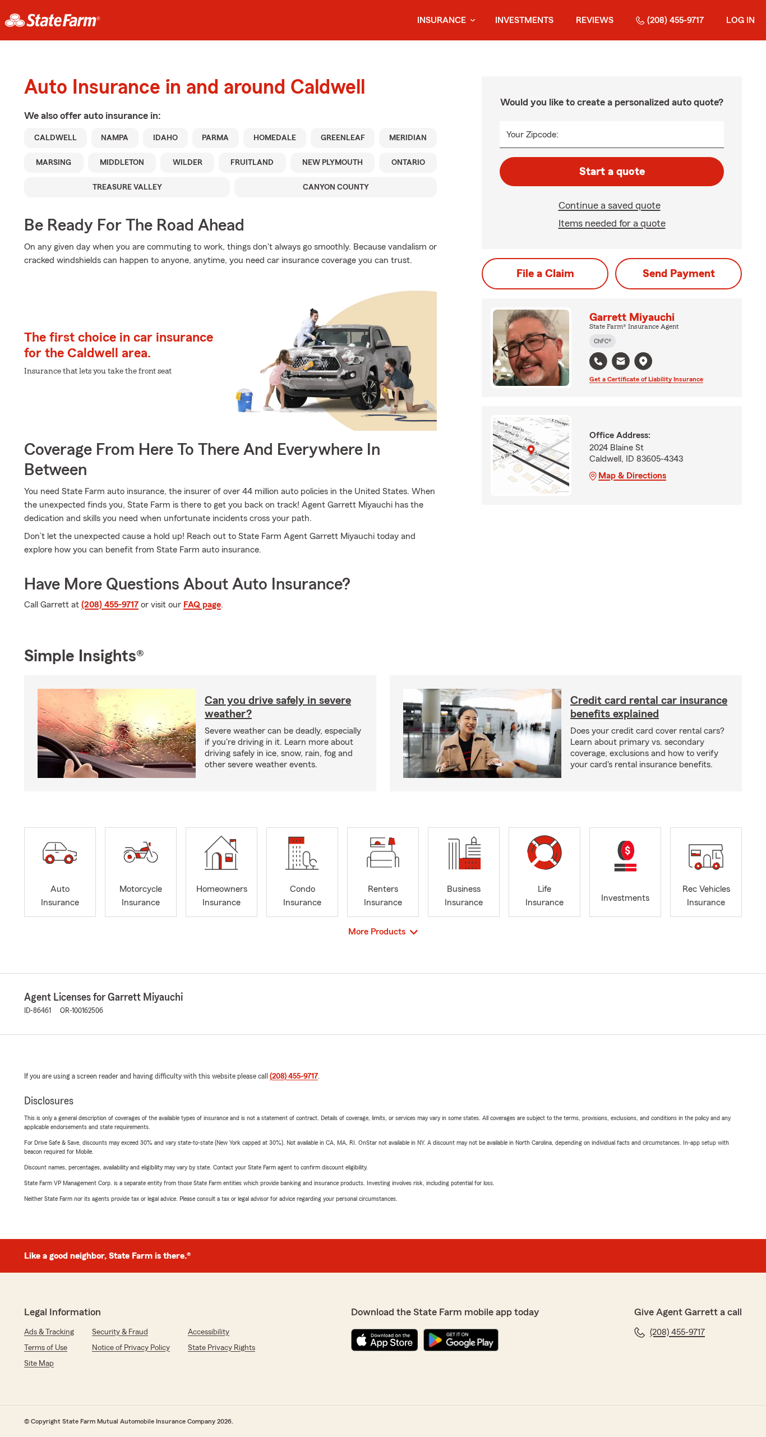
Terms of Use (45, 1348)
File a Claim (545, 273)
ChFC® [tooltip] (602, 341)
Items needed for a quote (612, 223)
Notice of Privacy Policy (131, 1348)
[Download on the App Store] (384, 1340)
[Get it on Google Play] (461, 1340)
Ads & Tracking (49, 1332)
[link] (52, 20)
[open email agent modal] (621, 362)
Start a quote (612, 171)
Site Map (39, 1363)
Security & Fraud (120, 1332)
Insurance (441, 20)
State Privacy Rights (221, 1348)
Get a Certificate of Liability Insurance (646, 379)
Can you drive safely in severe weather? (278, 707)
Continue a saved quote (610, 205)
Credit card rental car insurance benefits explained (648, 707)
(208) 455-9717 (675, 20)
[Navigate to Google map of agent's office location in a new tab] (643, 361)
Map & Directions (632, 475)
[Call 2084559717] (598, 361)
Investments (524, 20)
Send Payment (679, 273)
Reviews (594, 20)
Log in (740, 20)
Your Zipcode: (532, 134)
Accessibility (208, 1332)
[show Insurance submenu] (470, 20)
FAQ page (202, 604)
